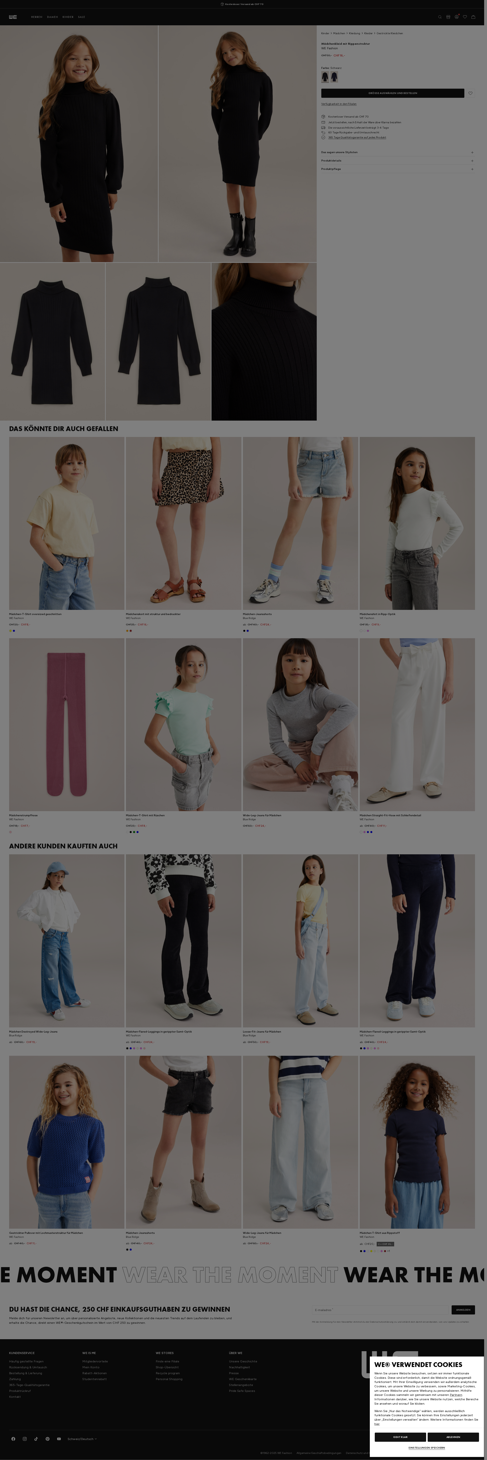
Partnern (456, 1395)
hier (377, 1424)
